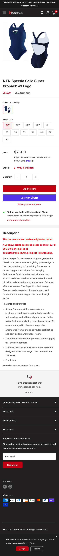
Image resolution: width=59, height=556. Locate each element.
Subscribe (12, 465)
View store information (18, 220)
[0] (54, 13)
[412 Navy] (7, 109)
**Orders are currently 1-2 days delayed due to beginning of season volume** (29, 4)
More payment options (29, 204)
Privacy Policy (29, 543)
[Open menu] (4, 13)
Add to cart (29, 188)
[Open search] (42, 12)
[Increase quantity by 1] (36, 177)
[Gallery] (29, 46)
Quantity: (7, 177)
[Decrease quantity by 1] (17, 177)
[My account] (48, 12)
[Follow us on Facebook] (5, 487)
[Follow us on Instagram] (10, 487)
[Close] (56, 536)
